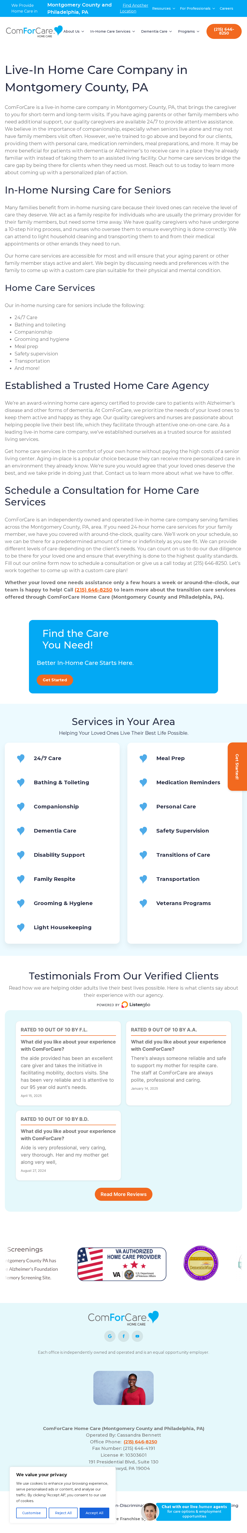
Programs (186, 31)
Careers (226, 8)
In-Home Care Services (110, 31)
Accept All (94, 1513)
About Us (71, 31)
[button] (188, 1511)
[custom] (110, 1336)
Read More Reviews (124, 1194)
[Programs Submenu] (198, 31)
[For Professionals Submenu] (214, 8)
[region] (63, 1495)
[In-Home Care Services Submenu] (133, 31)
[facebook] (123, 1336)
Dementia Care (154, 31)
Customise (31, 1513)
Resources (161, 8)
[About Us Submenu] (83, 31)
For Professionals (195, 8)
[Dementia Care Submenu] (170, 31)
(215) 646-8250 (93, 590)
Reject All (63, 1513)
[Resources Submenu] (174, 8)
